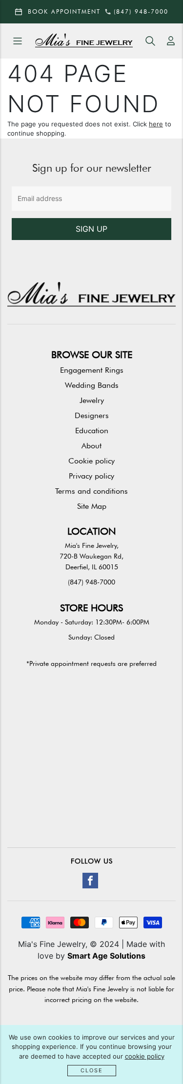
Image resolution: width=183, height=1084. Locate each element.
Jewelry (92, 400)
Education (91, 430)
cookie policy (144, 1056)
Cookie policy (91, 460)
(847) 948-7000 (91, 582)
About (91, 445)
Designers (92, 415)
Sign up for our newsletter (91, 167)
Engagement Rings (91, 370)
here (156, 124)
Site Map (91, 506)
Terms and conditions (91, 491)
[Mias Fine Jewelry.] (84, 41)
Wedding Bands (92, 385)
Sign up (91, 229)
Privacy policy (91, 476)
